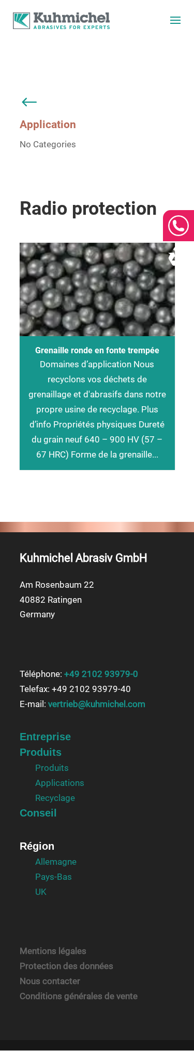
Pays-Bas (53, 877)
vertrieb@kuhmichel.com (96, 704)
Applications (59, 783)
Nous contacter (50, 981)
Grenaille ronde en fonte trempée (97, 350)
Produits (41, 752)
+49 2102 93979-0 (101, 674)
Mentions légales (53, 951)
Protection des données (66, 966)
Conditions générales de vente (79, 996)
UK (41, 892)
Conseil (38, 813)
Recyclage (55, 798)
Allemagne (56, 861)
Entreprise (45, 736)
